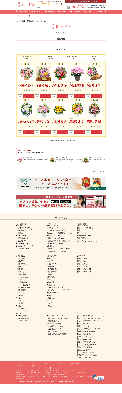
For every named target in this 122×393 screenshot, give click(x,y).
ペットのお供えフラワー (23, 294)
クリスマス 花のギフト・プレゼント (52, 372)
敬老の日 (20, 279)
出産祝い (20, 271)
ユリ (79, 232)
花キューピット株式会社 (57, 381)
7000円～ (82, 263)
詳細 (20, 96)
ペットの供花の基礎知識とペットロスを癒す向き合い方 (91, 320)
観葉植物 (20, 307)
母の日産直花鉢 (45, 370)
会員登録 (85, 1)
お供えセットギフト (47, 376)
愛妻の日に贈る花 (20, 374)
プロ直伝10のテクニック (84, 336)
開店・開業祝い (21, 230)
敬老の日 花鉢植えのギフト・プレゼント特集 (59, 240)
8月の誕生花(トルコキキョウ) (25, 229)
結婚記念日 (20, 233)
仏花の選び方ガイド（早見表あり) (86, 331)
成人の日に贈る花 (82, 372)
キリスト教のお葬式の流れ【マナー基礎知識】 (89, 328)
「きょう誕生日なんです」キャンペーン (57, 251)
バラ (79, 230)
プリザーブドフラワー (23, 243)
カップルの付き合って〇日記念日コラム (87, 352)
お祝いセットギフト (37, 376)
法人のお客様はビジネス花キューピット (33, 363)
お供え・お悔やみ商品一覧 (24, 284)
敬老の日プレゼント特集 (23, 248)
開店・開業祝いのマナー (23, 318)
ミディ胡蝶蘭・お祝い (53, 268)
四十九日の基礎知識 (83, 323)
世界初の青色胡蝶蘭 (53, 271)
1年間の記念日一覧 (82, 351)
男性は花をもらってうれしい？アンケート (88, 342)
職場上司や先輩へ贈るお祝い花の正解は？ (58, 333)
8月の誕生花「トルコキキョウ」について (88, 354)
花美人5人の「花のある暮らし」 (86, 338)
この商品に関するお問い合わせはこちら (60, 140)
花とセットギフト (52, 282)
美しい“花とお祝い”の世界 (84, 339)
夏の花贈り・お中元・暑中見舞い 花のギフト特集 (60, 233)
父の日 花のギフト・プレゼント (70, 370)
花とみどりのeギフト (53, 292)
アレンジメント (51, 257)
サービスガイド (40, 1)
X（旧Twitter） (19, 368)
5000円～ (82, 261)
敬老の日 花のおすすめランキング (56, 238)
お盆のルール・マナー (83, 325)
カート (97, 1)
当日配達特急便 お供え (23, 282)
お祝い (19, 261)
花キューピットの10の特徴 (84, 349)
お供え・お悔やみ (22, 235)
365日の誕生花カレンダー (24, 317)
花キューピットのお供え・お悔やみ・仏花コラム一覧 (91, 317)
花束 (49, 258)
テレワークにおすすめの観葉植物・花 (87, 344)
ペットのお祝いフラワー (23, 277)
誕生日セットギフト (83, 238)
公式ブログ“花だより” (56, 368)
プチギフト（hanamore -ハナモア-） (27, 245)
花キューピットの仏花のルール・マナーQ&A (89, 318)
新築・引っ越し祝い (22, 265)
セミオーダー (51, 284)
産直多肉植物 (51, 276)
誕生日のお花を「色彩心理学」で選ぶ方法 (58, 318)
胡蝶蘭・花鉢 (21, 242)
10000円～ (83, 265)
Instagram (32, 368)
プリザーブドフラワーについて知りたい (87, 355)
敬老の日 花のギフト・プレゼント (35, 372)
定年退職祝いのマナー (23, 320)
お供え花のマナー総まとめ (84, 330)
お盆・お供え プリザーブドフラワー (56, 230)
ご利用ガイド (62, 363)
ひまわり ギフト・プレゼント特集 (56, 232)
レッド (49, 300)
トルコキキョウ (82, 233)
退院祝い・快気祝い (22, 273)
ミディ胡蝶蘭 (21, 308)
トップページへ (61, 32)
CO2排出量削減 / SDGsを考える (86, 334)
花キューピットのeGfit (53, 294)
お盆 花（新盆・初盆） (53, 227)
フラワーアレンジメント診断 (85, 347)
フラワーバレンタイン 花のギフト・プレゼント (36, 374)
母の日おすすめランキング (56, 370)
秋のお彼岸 (50, 245)
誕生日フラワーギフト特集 (24, 227)
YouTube (37, 368)
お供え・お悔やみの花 (23, 237)
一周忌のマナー (82, 321)
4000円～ (82, 260)
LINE (41, 368)
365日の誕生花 (56, 376)
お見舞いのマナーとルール (54, 328)
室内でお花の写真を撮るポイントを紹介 (88, 346)
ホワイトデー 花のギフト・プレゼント (56, 374)
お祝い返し (20, 298)
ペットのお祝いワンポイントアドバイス (57, 325)
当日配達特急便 (42, 4)
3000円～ (82, 258)
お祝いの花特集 (21, 225)
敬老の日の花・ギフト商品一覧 (55, 243)
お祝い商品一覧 (21, 260)
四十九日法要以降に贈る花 (24, 238)
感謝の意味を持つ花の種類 (84, 357)
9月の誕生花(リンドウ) (83, 237)
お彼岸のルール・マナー (84, 326)
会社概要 (76, 363)
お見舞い (20, 300)
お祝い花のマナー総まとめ (54, 331)
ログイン (91, 1)
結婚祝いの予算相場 (53, 320)
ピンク (49, 297)
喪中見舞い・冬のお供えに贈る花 (69, 372)
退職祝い (20, 232)
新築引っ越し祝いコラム (54, 330)
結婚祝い (20, 269)
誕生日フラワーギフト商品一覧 (85, 229)
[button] (99, 378)
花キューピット (19, 363)
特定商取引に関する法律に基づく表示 (24, 365)
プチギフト (20, 276)
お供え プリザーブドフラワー (25, 292)
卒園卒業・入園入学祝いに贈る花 (23, 376)
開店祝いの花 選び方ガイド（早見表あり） (58, 334)
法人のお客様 (55, 4)
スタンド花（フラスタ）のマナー (56, 326)
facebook (26, 368)
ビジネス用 (20, 303)
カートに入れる (29, 96)
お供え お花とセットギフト (24, 290)
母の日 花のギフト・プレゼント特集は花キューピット (28, 370)
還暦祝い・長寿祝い (22, 274)
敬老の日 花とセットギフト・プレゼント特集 (59, 242)
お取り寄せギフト (22, 302)
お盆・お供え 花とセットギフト (55, 229)
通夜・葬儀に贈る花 (22, 240)
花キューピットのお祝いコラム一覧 (56, 317)
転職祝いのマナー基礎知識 (54, 323)
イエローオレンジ (52, 298)
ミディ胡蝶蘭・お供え (53, 269)
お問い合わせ (57, 1)
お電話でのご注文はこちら (79, 6)
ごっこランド (47, 368)
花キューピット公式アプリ (86, 376)
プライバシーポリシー (84, 363)
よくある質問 (49, 1)
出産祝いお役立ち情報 (53, 321)
